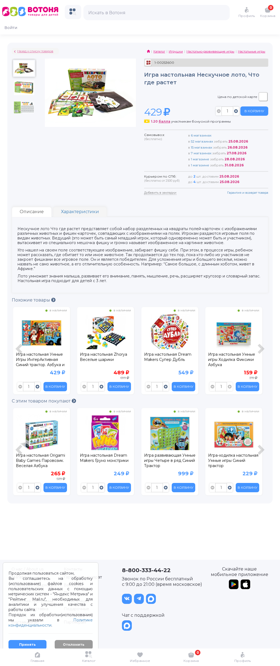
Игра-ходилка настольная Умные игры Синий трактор (233, 460)
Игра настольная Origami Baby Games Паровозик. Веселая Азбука (40, 460)
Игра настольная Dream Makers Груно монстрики (104, 458)
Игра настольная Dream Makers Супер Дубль (167, 357)
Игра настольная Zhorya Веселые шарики (103, 357)
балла (164, 121)
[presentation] (19, 352)
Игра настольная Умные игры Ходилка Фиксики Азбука (231, 359)
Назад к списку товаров (35, 51)
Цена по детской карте (237, 97)
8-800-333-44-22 (146, 570)
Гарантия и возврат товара (247, 193)
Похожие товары (31, 300)
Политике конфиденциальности (50, 623)
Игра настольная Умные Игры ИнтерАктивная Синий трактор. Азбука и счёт (40, 360)
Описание (32, 211)
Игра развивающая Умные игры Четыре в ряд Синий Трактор (170, 460)
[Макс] (151, 599)
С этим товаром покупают (42, 401)
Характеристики (80, 211)
